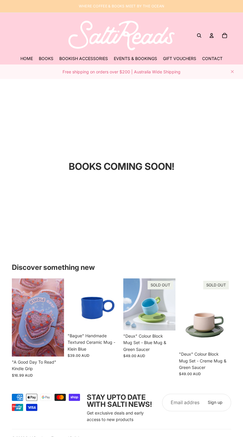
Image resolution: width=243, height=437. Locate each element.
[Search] (199, 35)
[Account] (211, 35)
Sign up (215, 402)
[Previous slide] (18, 317)
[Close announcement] (232, 71)
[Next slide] (57, 317)
